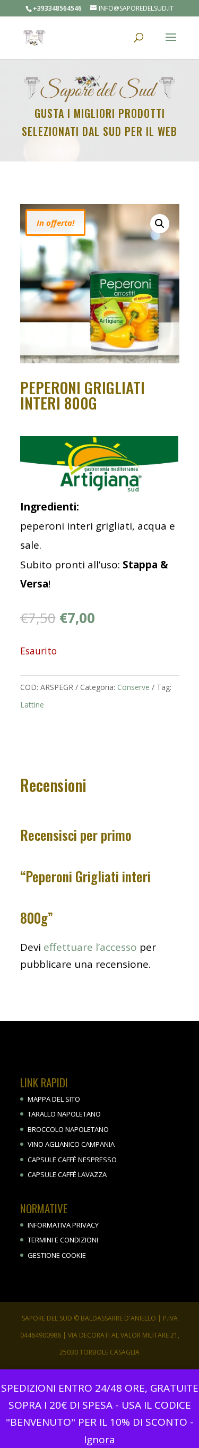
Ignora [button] (99, 1439)
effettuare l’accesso (90, 947)
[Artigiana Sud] (99, 467)
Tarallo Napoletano (64, 1114)
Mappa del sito (54, 1099)
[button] (159, 223)
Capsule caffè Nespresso (72, 1159)
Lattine (32, 705)
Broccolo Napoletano (68, 1129)
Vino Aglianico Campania (71, 1144)
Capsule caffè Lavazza (67, 1174)
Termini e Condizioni (63, 1240)
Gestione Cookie (57, 1255)
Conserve (133, 687)
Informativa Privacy (63, 1225)
